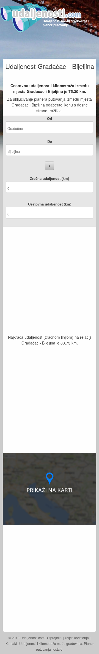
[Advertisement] (49, 282)
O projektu (54, 637)
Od (49, 118)
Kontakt (11, 643)
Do (49, 141)
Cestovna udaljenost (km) (49, 204)
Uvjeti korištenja (77, 637)
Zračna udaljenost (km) (49, 178)
